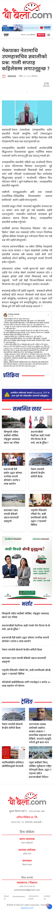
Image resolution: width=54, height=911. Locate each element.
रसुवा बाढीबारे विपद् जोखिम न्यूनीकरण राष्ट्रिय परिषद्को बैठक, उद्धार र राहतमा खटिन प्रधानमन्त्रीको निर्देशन (40, 769)
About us (6, 897)
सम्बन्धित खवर (27, 409)
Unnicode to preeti (34, 897)
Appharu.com (27, 908)
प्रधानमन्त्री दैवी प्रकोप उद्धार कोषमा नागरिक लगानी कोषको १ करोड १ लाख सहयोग (13, 476)
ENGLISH (41, 34)
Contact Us (47, 897)
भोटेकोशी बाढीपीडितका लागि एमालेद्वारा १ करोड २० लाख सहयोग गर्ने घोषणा (26, 684)
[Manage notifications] (48, 905)
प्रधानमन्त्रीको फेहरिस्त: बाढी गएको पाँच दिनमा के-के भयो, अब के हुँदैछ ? (40, 437)
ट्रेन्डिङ (27, 702)
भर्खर (27, 604)
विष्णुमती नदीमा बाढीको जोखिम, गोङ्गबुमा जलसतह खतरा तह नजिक (12, 437)
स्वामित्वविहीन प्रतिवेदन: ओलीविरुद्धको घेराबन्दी (13, 764)
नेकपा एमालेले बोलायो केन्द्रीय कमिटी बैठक (38, 473)
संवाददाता (12, 76)
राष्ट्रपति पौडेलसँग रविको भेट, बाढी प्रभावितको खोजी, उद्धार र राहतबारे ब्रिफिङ (39, 517)
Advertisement (19, 896)
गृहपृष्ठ (6, 35)
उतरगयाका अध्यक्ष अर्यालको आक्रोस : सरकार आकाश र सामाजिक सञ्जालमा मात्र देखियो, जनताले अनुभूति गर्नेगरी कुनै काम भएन (40, 733)
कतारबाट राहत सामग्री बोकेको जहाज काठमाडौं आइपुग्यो (11, 515)
